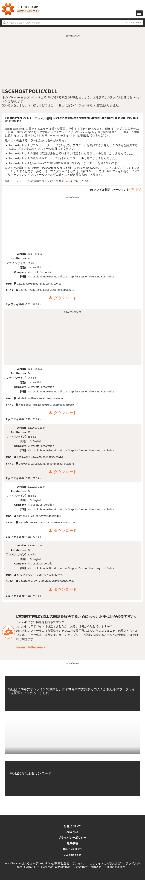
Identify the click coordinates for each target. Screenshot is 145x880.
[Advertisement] (72, 62)
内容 (131, 189)
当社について (72, 826)
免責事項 (72, 843)
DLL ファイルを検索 (133, 22)
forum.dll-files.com (29, 647)
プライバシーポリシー (72, 837)
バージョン (119, 189)
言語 (138, 189)
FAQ (67, 181)
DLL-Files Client (72, 848)
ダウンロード (65, 298)
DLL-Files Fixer (72, 854)
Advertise (72, 831)
